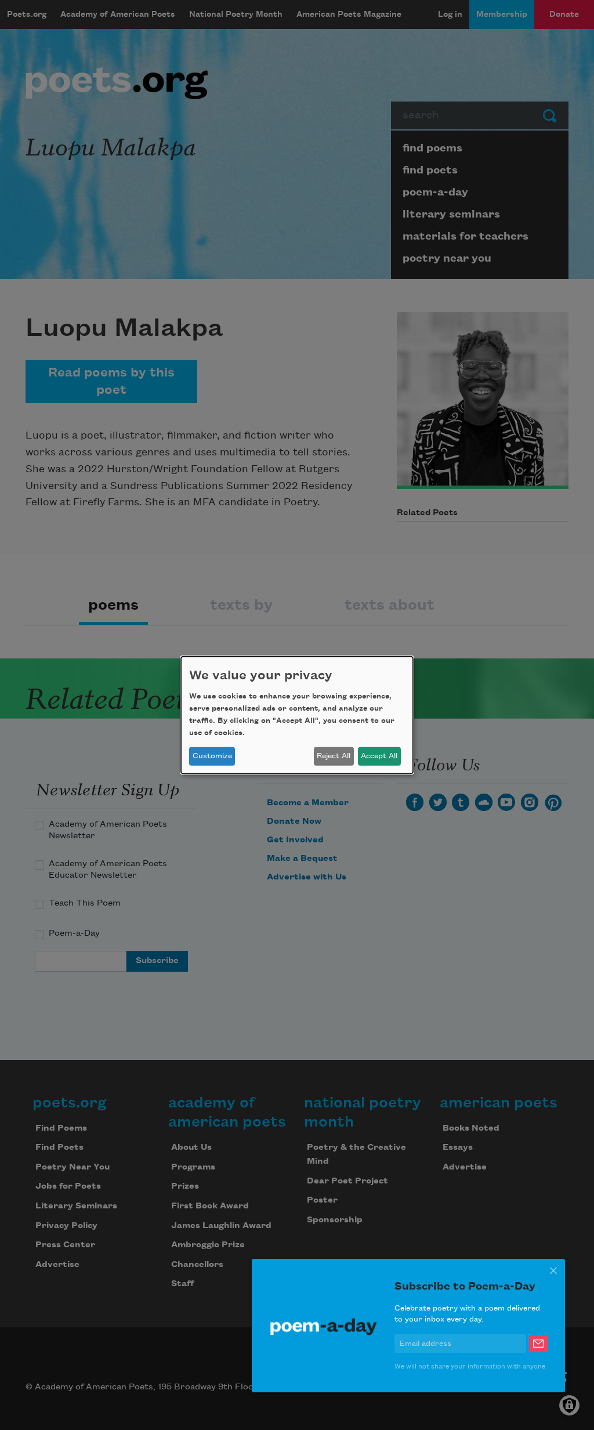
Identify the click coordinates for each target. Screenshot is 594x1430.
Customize (212, 756)
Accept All (379, 756)
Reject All (333, 756)
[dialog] (297, 714)
